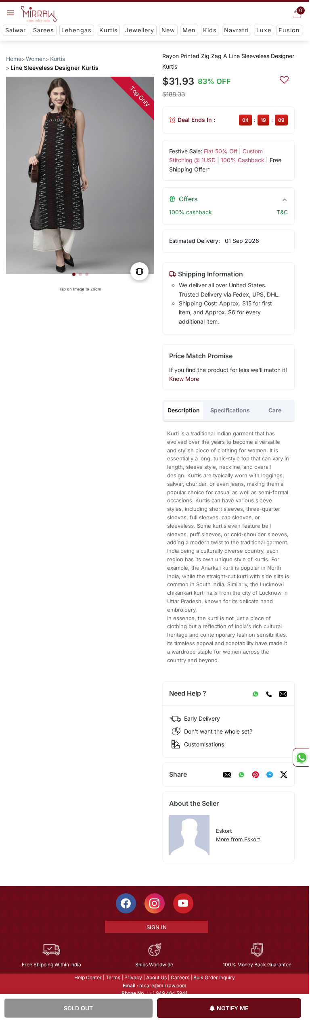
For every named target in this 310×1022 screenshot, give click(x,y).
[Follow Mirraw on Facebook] (126, 903)
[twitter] (284, 775)
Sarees (43, 30)
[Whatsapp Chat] (301, 757)
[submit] (284, 78)
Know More (184, 378)
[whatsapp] (241, 775)
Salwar (15, 30)
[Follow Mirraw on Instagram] (155, 903)
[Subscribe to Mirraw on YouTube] (183, 903)
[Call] (269, 693)
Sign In (157, 927)
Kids (210, 30)
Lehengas (76, 30)
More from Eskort (238, 839)
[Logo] (39, 14)
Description (184, 410)
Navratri (236, 30)
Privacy (133, 977)
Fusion (289, 30)
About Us (156, 977)
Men (189, 30)
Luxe (263, 30)
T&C (282, 212)
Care (274, 410)
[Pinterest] (255, 775)
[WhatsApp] (255, 693)
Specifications (230, 410)
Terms (113, 977)
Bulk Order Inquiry (214, 977)
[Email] (283, 693)
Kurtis (108, 30)
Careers (180, 977)
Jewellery (139, 30)
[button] (73, 274)
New (168, 30)
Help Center (88, 977)
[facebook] (270, 775)
